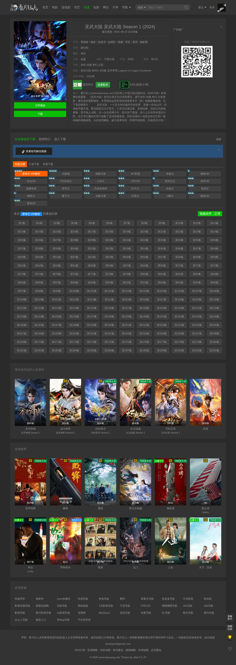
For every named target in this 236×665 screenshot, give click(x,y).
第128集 (144, 307)
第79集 (127, 273)
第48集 (214, 248)
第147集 (57, 324)
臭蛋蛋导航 (168, 598)
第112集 (74, 299)
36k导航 (187, 605)
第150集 (109, 324)
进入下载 (60, 139)
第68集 (144, 265)
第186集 (109, 350)
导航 (125, 7)
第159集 (57, 333)
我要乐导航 (147, 598)
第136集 (74, 316)
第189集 (162, 350)
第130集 (179, 307)
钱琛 (93, 41)
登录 (212, 7)
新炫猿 (208, 598)
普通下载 (48, 164)
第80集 (144, 273)
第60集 (214, 257)
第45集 (162, 248)
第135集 (57, 316)
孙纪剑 (84, 47)
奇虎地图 (143, 650)
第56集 (144, 257)
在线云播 (20, 164)
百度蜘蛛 (92, 650)
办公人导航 (21, 619)
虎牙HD (204, 181)
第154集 (179, 324)
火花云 (101, 181)
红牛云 (135, 188)
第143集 (197, 316)
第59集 (197, 257)
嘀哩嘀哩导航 (169, 605)
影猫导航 (20, 612)
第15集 (57, 231)
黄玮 (135, 41)
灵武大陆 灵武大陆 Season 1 (113, 26)
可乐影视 (188, 598)
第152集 (144, 324)
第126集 (109, 307)
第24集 (214, 231)
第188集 (144, 350)
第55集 (127, 257)
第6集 (109, 223)
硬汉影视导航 (43, 612)
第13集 (22, 231)
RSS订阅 (80, 650)
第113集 (91, 299)
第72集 (214, 265)
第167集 (197, 333)
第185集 (92, 350)
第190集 (179, 350)
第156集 (214, 324)
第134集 (39, 316)
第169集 (22, 341)
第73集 (22, 273)
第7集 (127, 223)
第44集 (144, 248)
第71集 (197, 265)
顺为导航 (188, 612)
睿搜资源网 (42, 605)
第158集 (39, 333)
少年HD (135, 181)
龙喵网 (82, 612)
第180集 (214, 341)
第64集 (74, 265)
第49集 (22, 257)
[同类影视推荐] (230, 638)
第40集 (74, 248)
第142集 (179, 316)
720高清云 (66, 181)
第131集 (197, 307)
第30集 (109, 240)
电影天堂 (101, 173)
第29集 (92, 240)
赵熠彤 (112, 41)
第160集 (74, 333)
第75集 (57, 273)
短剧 (96, 7)
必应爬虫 (156, 650)
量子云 (66, 195)
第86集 (39, 282)
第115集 (126, 299)
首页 (45, 7)
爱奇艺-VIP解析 (31, 173)
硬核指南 (83, 605)
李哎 (127, 41)
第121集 (22, 307)
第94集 (179, 282)
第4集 (74, 223)
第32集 (144, 240)
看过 (200, 7)
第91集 (127, 282)
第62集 (39, 265)
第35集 (197, 240)
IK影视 (66, 173)
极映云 (31, 195)
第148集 (74, 324)
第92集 (144, 282)
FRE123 (145, 605)
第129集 (162, 307)
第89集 (92, 282)
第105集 (162, 290)
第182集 (39, 350)
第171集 (57, 341)
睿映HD (204, 173)
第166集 (179, 333)
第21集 (162, 231)
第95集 (197, 282)
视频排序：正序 (210, 213)
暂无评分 (88, 84)
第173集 (92, 341)
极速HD (204, 195)
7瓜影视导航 (106, 605)
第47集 (197, 248)
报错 (218, 139)
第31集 (127, 240)
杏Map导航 (63, 619)
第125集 (92, 307)
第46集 (179, 248)
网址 (106, 7)
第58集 (179, 257)
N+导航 (166, 612)
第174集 (109, 341)
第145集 (22, 324)
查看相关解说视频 (35, 151)
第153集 (162, 324)
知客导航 (146, 612)
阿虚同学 (20, 598)
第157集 (22, 333)
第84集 (214, 273)
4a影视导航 (63, 612)
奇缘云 (170, 173)
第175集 (127, 341)
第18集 (109, 231)
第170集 (39, 341)
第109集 (22, 299)
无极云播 (101, 195)
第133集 (22, 316)
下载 (40, 113)
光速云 (170, 188)
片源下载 (34, 164)
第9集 (162, 223)
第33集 (162, 240)
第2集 (39, 223)
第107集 (197, 290)
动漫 (87, 7)
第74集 (39, 273)
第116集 (144, 299)
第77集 (92, 273)
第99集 (57, 290)
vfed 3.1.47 (139, 657)
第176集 (144, 341)
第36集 (214, 240)
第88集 (74, 282)
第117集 (161, 299)
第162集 (109, 333)
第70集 (179, 265)
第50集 (39, 257)
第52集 (74, 257)
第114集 (109, 299)
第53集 (92, 257)
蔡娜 (120, 41)
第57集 (162, 257)
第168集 (214, 333)
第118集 (179, 299)
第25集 (22, 240)
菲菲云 (66, 188)
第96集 (214, 282)
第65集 (92, 265)
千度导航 (125, 605)
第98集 (39, 290)
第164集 (144, 333)
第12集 (214, 223)
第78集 (109, 273)
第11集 (197, 223)
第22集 (179, 231)
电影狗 (40, 598)
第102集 (109, 290)
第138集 (109, 316)
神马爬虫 (118, 650)
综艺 (77, 7)
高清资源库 (100, 188)
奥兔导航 (104, 598)
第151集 (127, 324)
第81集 (162, 273)
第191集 (197, 350)
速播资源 (31, 188)
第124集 (74, 307)
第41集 (92, 248)
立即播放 (40, 105)
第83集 (197, 273)
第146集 (39, 324)
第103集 (127, 290)
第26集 (39, 240)
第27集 (57, 240)
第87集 (57, 282)
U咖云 (169, 195)
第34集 (179, 240)
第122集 (39, 307)
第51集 (57, 257)
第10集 (179, 223)
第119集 (197, 299)
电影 (55, 7)
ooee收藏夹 (63, 598)
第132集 (214, 307)
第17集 (92, 231)
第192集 (214, 350)
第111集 (56, 299)
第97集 (22, 290)
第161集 (92, 333)
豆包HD (31, 181)
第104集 (144, 290)
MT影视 (135, 173)
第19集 (127, 231)
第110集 (39, 299)
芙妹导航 (125, 612)
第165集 (162, 333)
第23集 (197, 231)
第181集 (22, 350)
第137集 (92, 316)
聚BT (123, 598)
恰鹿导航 (83, 598)
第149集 (92, 324)
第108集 (214, 290)
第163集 (127, 333)
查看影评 (103, 84)
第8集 (144, 223)
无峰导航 (62, 605)
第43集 (127, 248)
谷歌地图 (105, 650)
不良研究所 (84, 619)
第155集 (197, 324)
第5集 (91, 223)
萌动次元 (170, 181)
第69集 (162, 265)
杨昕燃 (144, 41)
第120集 (214, 299)
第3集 (56, 223)
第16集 (74, 231)
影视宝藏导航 (22, 605)
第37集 (22, 248)
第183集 (57, 350)
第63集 (57, 265)
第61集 (22, 265)
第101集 (92, 290)
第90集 (109, 282)
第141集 (162, 316)
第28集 (74, 240)
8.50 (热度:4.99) (139, 84)
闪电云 (135, 195)
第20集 (144, 231)
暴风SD (31, 203)
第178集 (179, 341)
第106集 (179, 290)
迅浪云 (205, 188)
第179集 (197, 341)
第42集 (109, 248)
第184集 (74, 350)
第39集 (57, 248)
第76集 (74, 273)
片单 (115, 7)
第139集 (127, 316)
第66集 (109, 265)
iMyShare (104, 612)
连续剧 (66, 7)
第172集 (74, 341)
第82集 (179, 273)
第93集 (162, 282)
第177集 (162, 341)
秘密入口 (41, 619)
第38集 (39, 248)
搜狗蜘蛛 (131, 650)
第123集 (57, 307)
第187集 (127, 350)
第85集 (22, 282)
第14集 (39, 231)
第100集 (74, 290)
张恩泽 (102, 41)
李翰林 (84, 41)
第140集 (144, 316)
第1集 (21, 223)
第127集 (127, 307)
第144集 (214, 316)
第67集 (127, 265)
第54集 (109, 257)
